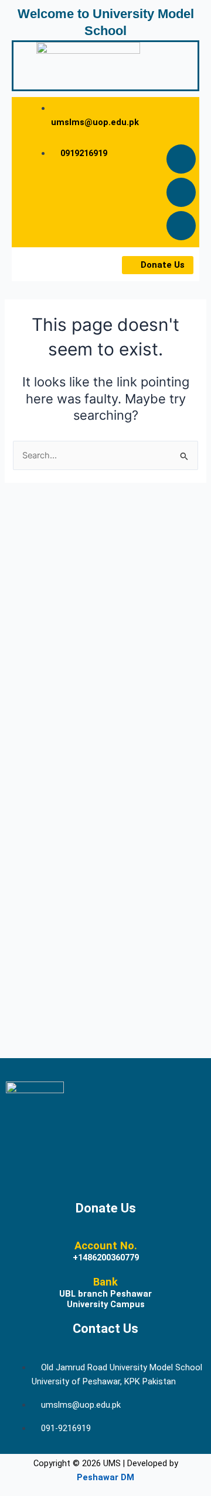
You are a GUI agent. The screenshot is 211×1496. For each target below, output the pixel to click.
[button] (39, 264)
